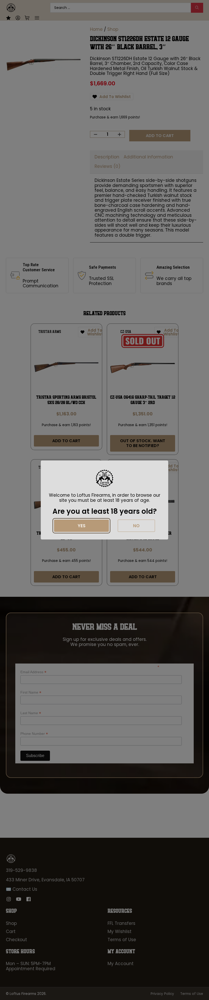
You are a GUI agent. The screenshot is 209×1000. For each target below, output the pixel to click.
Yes (81, 526)
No (136, 526)
